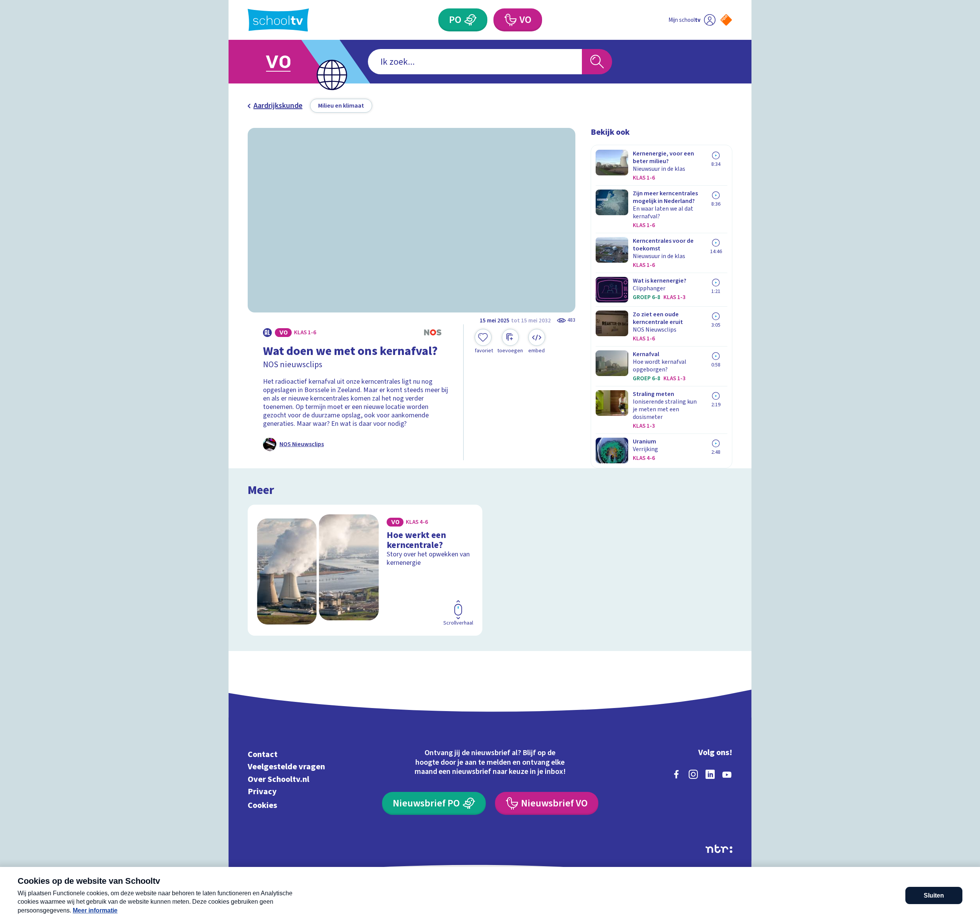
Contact (263, 754)
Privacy (262, 792)
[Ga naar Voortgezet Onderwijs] (286, 61)
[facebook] (676, 774)
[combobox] (475, 61)
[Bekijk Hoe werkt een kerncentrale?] (365, 570)
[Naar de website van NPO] (726, 20)
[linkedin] (710, 774)
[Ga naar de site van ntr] (719, 848)
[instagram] (693, 774)
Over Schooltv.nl (278, 779)
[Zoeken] (597, 61)
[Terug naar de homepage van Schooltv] (278, 20)
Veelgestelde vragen (286, 767)
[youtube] (727, 774)
